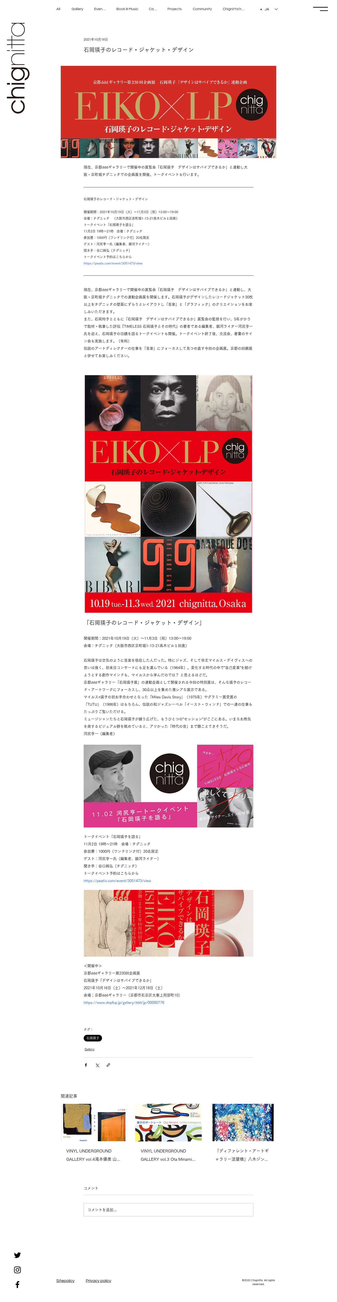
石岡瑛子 (92, 1038)
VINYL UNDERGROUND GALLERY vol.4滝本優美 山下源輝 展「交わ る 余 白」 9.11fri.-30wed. (93, 1156)
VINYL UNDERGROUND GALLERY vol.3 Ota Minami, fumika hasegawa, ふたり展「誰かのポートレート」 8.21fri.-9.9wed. (167, 1156)
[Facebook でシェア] (86, 1065)
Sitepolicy (65, 1281)
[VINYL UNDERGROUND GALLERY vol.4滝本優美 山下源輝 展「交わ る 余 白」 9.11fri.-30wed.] (94, 1122)
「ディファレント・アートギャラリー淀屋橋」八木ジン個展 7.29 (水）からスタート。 (242, 1156)
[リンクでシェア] (108, 1065)
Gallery (89, 1049)
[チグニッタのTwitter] (17, 1255)
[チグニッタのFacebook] (17, 1284)
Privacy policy (98, 1281)
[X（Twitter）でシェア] (97, 1065)
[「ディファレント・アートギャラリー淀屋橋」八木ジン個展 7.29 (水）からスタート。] (243, 1122)
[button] (320, 9)
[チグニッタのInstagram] (17, 1269)
